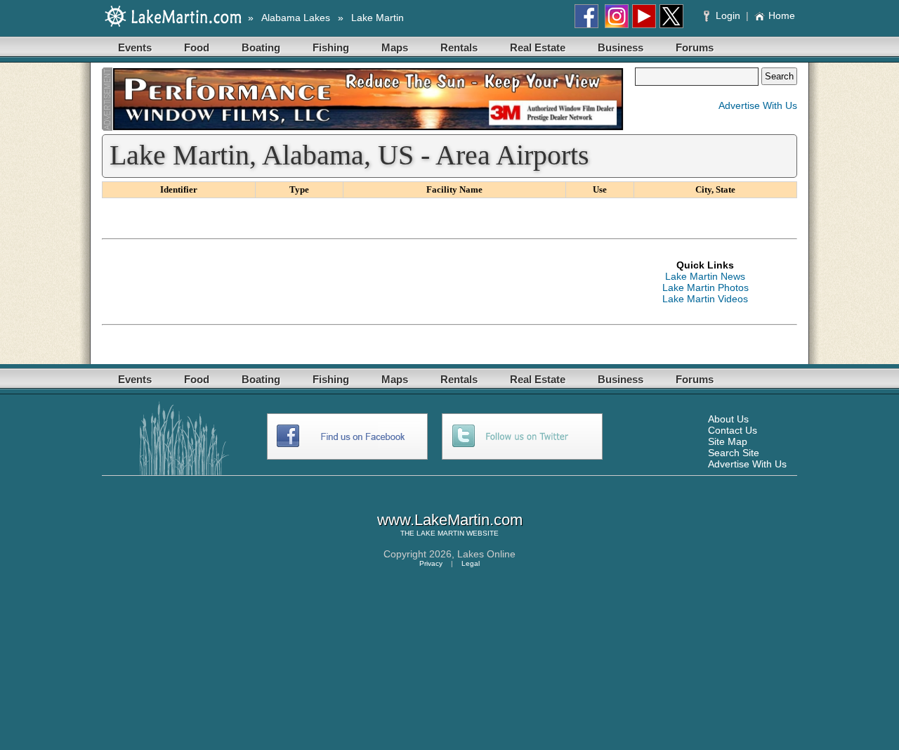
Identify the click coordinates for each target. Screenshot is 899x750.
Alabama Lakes (295, 17)
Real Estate (537, 47)
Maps (394, 47)
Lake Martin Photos (705, 287)
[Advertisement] (357, 281)
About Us (728, 419)
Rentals (459, 47)
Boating (261, 47)
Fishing (331, 47)
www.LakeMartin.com (450, 520)
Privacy (430, 563)
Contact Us (732, 430)
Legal (470, 563)
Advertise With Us (757, 105)
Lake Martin (377, 17)
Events (135, 47)
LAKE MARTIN (440, 533)
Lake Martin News (705, 276)
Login (728, 15)
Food (196, 47)
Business (620, 47)
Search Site (733, 452)
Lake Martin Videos (705, 298)
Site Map (727, 441)
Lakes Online (486, 554)
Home (781, 15)
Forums (695, 47)
